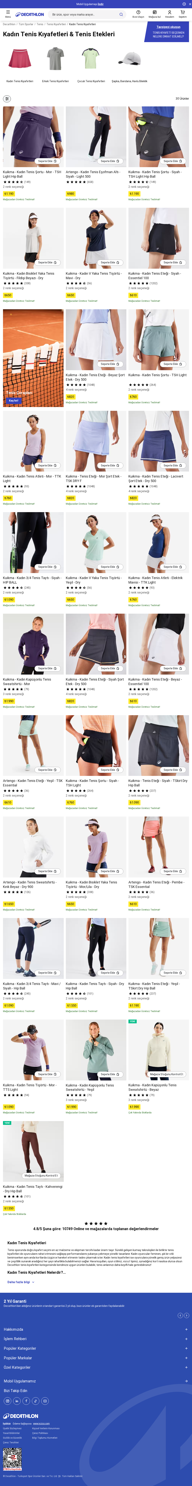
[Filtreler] (7, 99)
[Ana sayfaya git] (30, 14)
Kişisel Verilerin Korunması (46, 1428)
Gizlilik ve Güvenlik (12, 1438)
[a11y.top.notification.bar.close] (190, 4)
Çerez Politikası (40, 1433)
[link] (14, 401)
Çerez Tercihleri (11, 1442)
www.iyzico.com (41, 1423)
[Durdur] (184, 4)
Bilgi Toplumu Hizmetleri (44, 1438)
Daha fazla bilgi (19, 1282)
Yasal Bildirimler (11, 1433)
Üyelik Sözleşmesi (12, 1428)
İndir (101, 4)
